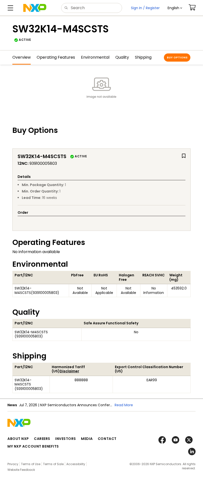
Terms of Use (30, 464)
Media (87, 438)
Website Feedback (21, 470)
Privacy (12, 464)
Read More (124, 405)
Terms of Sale (53, 464)
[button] (175, 7)
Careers (42, 438)
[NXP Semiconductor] (34, 8)
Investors (65, 438)
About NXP (18, 438)
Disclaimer (69, 371)
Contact (107, 438)
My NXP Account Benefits (33, 446)
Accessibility (75, 464)
